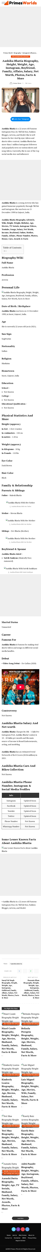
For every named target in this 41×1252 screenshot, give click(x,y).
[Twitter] (25, 971)
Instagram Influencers (20, 56)
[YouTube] (23, 1229)
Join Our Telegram (21, 119)
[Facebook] (19, 971)
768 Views (28, 83)
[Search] (37, 3)
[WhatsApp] (30, 971)
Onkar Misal (17, 83)
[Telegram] (36, 971)
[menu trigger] (4, 3)
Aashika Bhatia (16, 964)
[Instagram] (18, 1229)
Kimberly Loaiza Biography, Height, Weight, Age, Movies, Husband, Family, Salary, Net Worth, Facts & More (10, 1093)
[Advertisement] (20, 27)
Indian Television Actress (13, 1171)
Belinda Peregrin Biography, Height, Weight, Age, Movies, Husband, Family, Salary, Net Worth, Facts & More (30, 1042)
